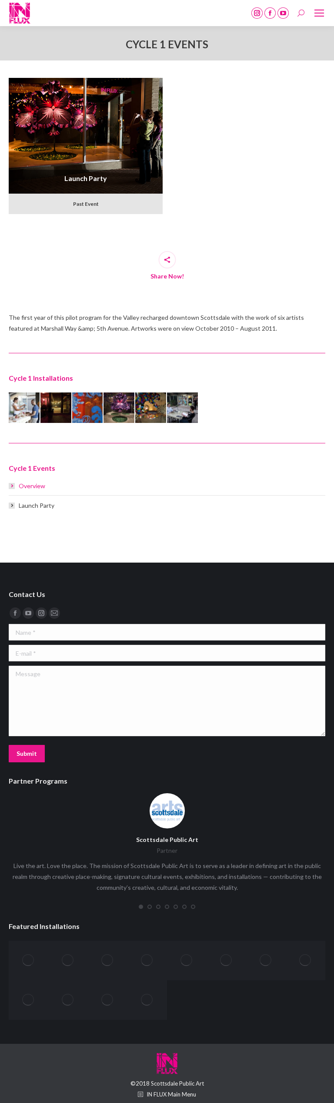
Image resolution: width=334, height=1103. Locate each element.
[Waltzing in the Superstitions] (266, 960)
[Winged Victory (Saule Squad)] (147, 960)
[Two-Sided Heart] (28, 1000)
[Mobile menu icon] (319, 13)
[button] (141, 907)
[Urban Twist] (305, 960)
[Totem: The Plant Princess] (107, 1000)
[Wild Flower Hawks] (226, 960)
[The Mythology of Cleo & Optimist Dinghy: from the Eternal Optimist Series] (56, 408)
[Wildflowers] (187, 960)
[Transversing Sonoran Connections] (68, 1000)
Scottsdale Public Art (167, 839)
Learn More (86, 171)
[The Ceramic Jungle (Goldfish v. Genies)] (88, 408)
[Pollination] (119, 408)
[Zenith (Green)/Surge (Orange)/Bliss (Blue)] (28, 960)
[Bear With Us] (183, 408)
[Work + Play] (107, 960)
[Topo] (147, 1000)
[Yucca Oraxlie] (68, 960)
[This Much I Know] (24, 408)
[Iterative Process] (151, 408)
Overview (32, 485)
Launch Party (86, 132)
